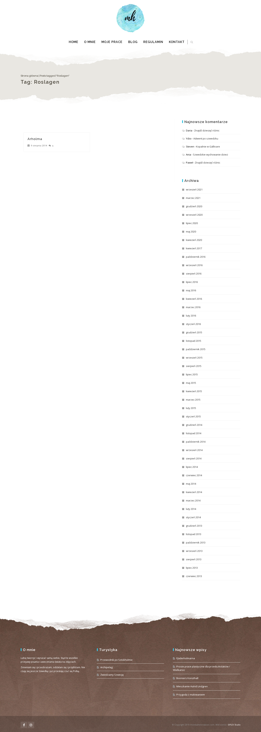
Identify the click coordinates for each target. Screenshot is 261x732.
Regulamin (153, 42)
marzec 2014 (193, 500)
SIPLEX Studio (234, 724)
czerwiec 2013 (194, 576)
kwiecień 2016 (194, 298)
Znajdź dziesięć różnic (206, 130)
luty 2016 (191, 315)
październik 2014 (195, 441)
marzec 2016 (193, 307)
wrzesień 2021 (194, 189)
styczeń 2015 (193, 416)
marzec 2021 (193, 198)
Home (73, 42)
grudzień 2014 (194, 425)
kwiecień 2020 (194, 240)
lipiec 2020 (192, 223)
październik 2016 (195, 256)
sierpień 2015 (193, 366)
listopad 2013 (193, 534)
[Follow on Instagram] (31, 725)
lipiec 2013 (192, 567)
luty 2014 (191, 509)
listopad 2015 (193, 341)
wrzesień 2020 (194, 214)
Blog (133, 42)
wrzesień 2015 (194, 357)
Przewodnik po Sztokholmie (116, 660)
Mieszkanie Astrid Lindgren (192, 686)
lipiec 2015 (192, 374)
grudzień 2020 (194, 206)
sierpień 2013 (193, 559)
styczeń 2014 (193, 517)
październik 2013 (195, 542)
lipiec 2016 (192, 282)
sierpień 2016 (193, 273)
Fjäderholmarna (185, 658)
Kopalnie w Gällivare (208, 146)
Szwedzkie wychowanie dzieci (210, 154)
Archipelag (106, 667)
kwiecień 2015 (194, 391)
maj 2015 (191, 383)
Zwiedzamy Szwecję (112, 674)
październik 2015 (195, 349)
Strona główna (29, 75)
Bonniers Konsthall (187, 678)
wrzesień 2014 (194, 450)
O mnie (90, 42)
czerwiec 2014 (194, 475)
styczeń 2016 (193, 324)
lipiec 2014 (192, 467)
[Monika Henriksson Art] (130, 18)
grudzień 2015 (194, 332)
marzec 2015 (193, 399)
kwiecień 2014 (194, 492)
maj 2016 (191, 290)
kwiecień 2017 (194, 248)
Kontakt (177, 42)
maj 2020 (191, 231)
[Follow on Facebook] (24, 725)
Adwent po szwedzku (205, 138)
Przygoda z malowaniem (190, 694)
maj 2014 (191, 483)
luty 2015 (191, 408)
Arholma (35, 139)
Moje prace (111, 42)
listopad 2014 (193, 433)
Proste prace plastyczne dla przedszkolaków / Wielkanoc (201, 668)
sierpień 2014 (193, 458)
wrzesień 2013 (194, 551)
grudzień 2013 (194, 525)
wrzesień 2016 (194, 265)
